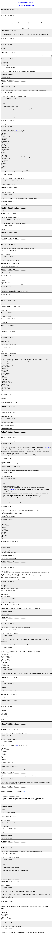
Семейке (47, 447)
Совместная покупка (26, 2)
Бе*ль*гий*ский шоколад (26, 5)
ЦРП (17, 130)
